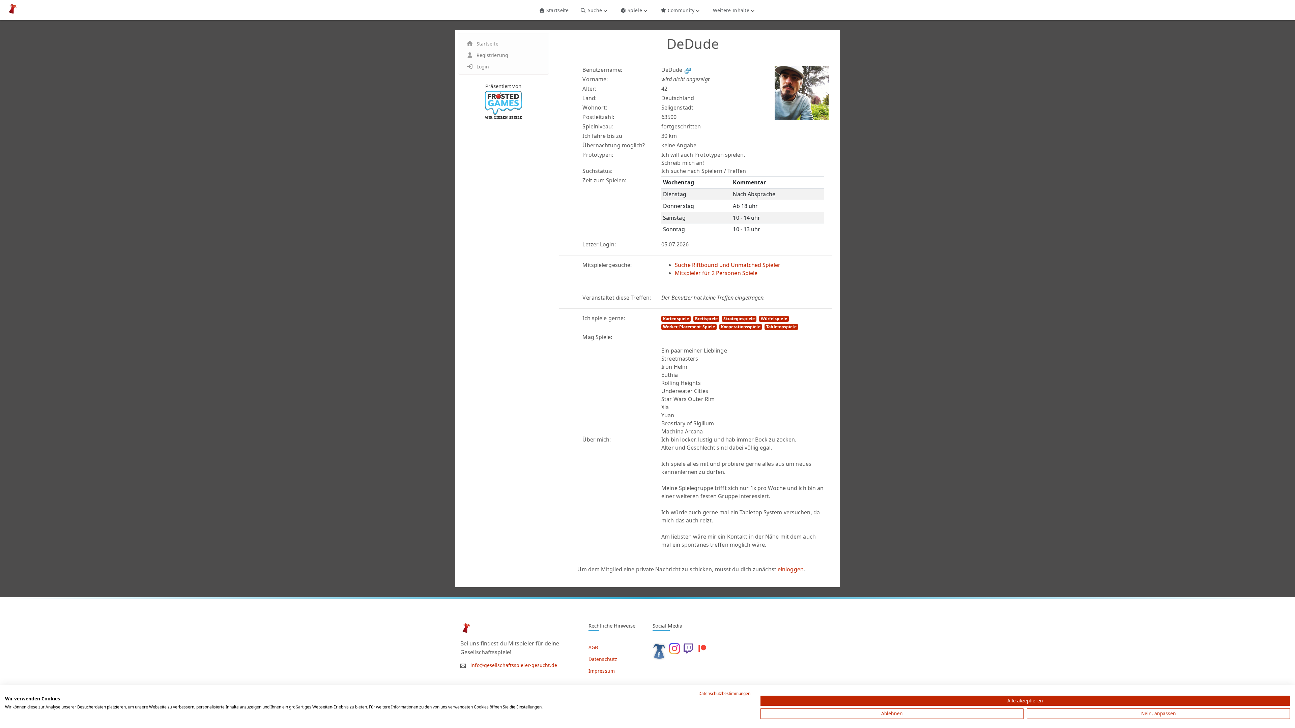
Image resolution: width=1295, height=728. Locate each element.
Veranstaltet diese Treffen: (616, 297)
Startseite (557, 10)
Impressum (601, 671)
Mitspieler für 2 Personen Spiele (716, 273)
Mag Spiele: (597, 337)
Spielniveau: (597, 126)
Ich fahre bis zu (602, 136)
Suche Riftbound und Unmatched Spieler (727, 265)
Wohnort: (594, 107)
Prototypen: (597, 154)
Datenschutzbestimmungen (724, 693)
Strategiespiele (739, 319)
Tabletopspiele (781, 327)
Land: (589, 98)
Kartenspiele (676, 319)
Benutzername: (602, 69)
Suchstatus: (597, 171)
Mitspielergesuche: (607, 265)
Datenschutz (602, 659)
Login (483, 66)
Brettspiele (706, 319)
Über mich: (596, 439)
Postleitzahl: (598, 117)
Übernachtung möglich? (613, 145)
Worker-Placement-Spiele (689, 327)
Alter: (589, 88)
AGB (593, 647)
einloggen (791, 569)
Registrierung (492, 55)
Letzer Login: (598, 244)
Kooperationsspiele (740, 327)
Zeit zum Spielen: (604, 180)
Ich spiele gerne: (603, 318)
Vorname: (595, 79)
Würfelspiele (774, 319)
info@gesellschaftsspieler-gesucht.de (513, 665)
